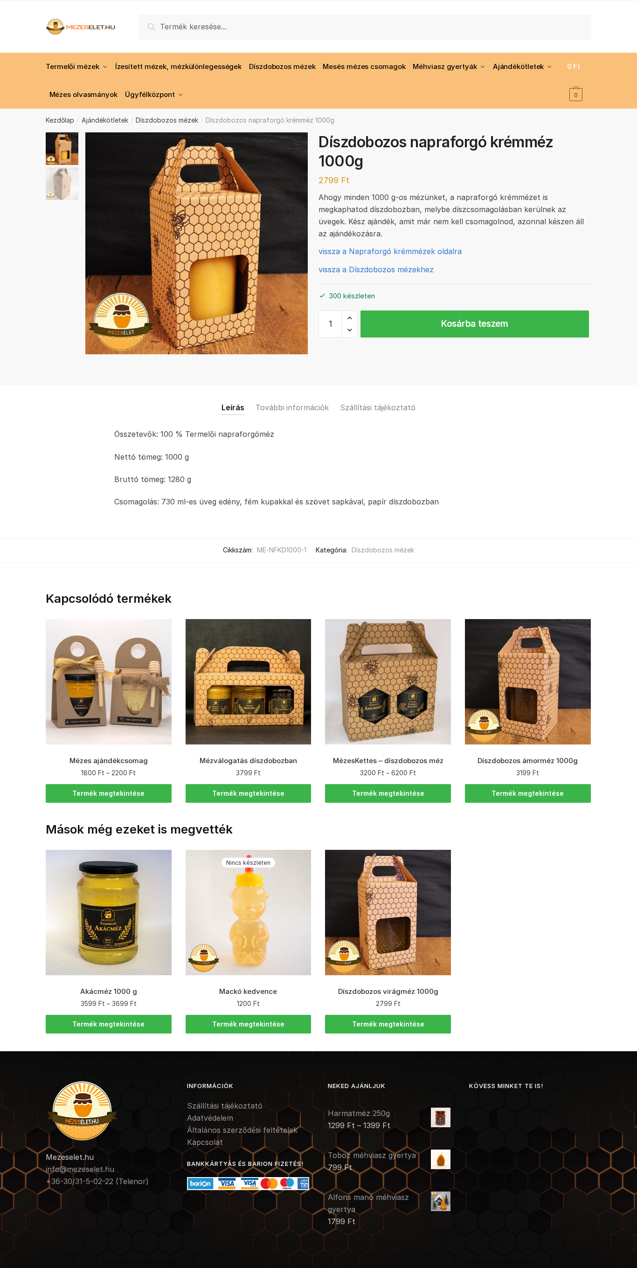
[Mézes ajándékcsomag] (109, 682)
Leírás (233, 407)
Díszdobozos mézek (167, 120)
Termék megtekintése (108, 793)
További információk (292, 407)
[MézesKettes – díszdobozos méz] (388, 682)
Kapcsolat (205, 1142)
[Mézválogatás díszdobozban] (249, 682)
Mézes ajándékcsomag (108, 760)
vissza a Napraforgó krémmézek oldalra (390, 251)
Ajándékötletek (105, 120)
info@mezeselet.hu (80, 1169)
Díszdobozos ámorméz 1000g (528, 760)
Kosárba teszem (474, 323)
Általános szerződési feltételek (242, 1130)
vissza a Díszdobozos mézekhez (376, 269)
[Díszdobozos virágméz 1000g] (388, 913)
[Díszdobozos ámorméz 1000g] (528, 682)
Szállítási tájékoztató (377, 407)
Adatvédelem (210, 1118)
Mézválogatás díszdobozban (248, 760)
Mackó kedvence (248, 991)
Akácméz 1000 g (108, 991)
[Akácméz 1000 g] (109, 913)
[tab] (233, 400)
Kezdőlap (60, 120)
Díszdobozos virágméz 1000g (388, 991)
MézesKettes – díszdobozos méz (388, 760)
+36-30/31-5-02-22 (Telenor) (97, 1181)
